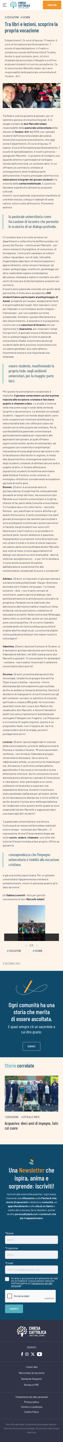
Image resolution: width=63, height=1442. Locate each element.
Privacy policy (31, 1400)
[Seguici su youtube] (39, 1352)
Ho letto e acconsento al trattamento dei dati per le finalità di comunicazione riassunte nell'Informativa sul (34, 1280)
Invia (14, 1306)
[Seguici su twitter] (33, 1352)
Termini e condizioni (32, 1405)
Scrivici (31, 1046)
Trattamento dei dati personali (31, 1282)
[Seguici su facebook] (22, 1352)
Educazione (13, 17)
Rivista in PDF (31, 1383)
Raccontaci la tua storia (31, 1371)
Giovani (26, 17)
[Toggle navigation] (5, 5)
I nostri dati (32, 1365)
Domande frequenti (31, 1377)
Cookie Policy (31, 1410)
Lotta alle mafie (31, 1115)
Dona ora (52, 4)
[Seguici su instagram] (27, 1352)
